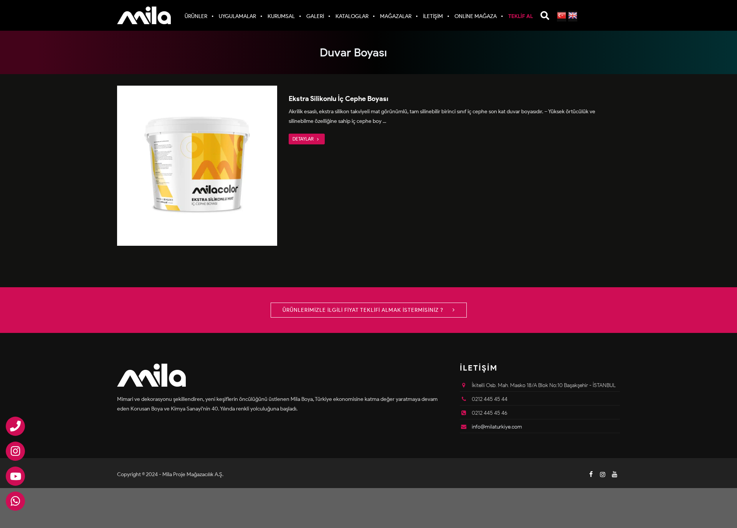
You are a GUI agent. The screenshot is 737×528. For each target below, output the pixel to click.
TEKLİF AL (520, 16)
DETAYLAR (303, 139)
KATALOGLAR (351, 16)
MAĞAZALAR (395, 16)
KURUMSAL (281, 16)
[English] (572, 16)
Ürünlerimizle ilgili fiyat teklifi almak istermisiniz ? (364, 310)
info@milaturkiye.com (497, 427)
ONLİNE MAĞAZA (475, 16)
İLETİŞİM (433, 16)
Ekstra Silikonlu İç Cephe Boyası (338, 98)
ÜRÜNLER (196, 16)
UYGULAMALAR (237, 16)
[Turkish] (561, 16)
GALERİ (315, 16)
